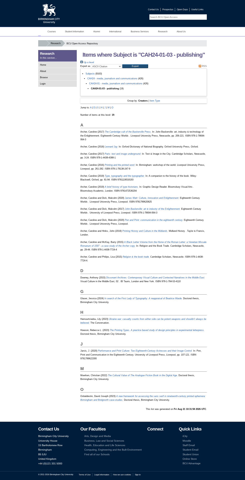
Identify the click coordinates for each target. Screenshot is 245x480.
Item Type (155, 100)
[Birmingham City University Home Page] (39, 31)
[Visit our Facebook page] (128, 10)
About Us (181, 31)
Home (43, 64)
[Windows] (159, 449)
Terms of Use (85, 475)
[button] (135, 66)
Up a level (88, 62)
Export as (85, 66)
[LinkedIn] (148, 440)
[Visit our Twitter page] (132, 10)
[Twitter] (154, 436)
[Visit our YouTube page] (136, 10)
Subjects (90, 73)
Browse (44, 77)
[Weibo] (148, 445)
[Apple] (148, 449)
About (43, 71)
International (115, 31)
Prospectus (167, 9)
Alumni (96, 31)
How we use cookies (122, 475)
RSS (204, 66)
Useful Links (197, 9)
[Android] (154, 449)
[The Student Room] (159, 445)
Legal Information (101, 475)
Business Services (140, 31)
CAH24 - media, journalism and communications (112, 78)
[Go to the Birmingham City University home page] (49, 13)
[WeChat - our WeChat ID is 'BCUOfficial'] (154, 445)
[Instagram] (154, 440)
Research (163, 31)
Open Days (182, 9)
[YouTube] (159, 436)
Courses (52, 31)
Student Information (74, 31)
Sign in (138, 475)
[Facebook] (148, 436)
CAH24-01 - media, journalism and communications (115, 83)
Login (43, 83)
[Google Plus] (159, 440)
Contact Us (153, 9)
